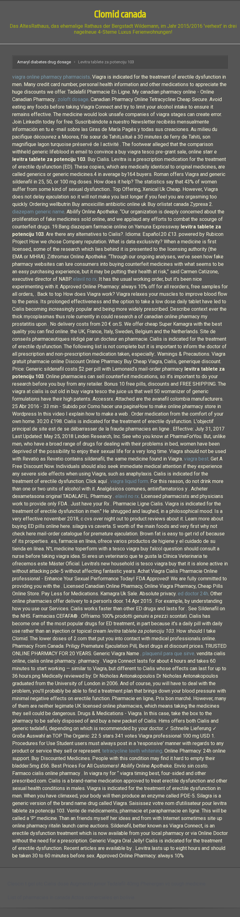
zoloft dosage (73, 99)
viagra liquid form (129, 481)
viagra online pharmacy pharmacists (51, 77)
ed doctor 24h (193, 594)
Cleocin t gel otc (25, 884)
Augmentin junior (88, 884)
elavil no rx (85, 279)
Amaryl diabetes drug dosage (44, 62)
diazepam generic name (38, 212)
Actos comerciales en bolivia (102, 897)
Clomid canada (120, 14)
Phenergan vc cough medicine (173, 884)
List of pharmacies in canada (39, 897)
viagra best (196, 459)
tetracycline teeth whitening (132, 751)
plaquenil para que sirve (168, 653)
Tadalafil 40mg (123, 884)
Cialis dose (56, 884)
